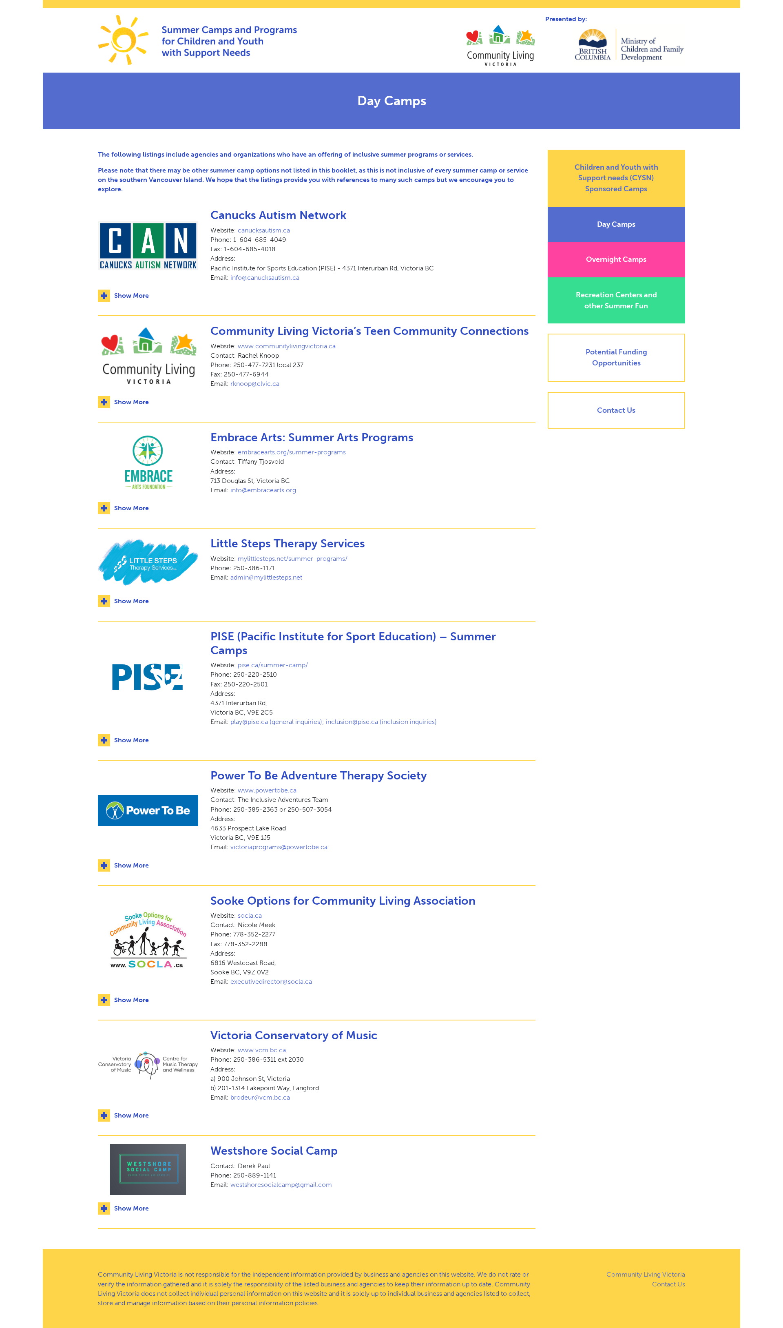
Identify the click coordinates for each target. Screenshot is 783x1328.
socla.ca (250, 915)
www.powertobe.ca (267, 790)
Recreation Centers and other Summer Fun (616, 300)
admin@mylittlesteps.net (266, 577)
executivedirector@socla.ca (271, 981)
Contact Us (616, 410)
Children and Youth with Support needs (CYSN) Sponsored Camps (616, 178)
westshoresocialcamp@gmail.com (281, 1185)
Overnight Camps (616, 259)
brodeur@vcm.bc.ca (260, 1097)
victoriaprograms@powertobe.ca (278, 847)
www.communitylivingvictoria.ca (287, 346)
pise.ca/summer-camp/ (273, 665)
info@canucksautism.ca (264, 277)
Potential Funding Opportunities (616, 357)
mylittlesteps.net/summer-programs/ (292, 558)
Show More (131, 295)
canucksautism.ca (264, 230)
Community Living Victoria (645, 1274)
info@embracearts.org (263, 490)
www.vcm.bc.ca (262, 1050)
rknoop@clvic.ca (254, 383)
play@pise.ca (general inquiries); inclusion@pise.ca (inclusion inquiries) (333, 722)
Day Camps (616, 224)
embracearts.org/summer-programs (292, 452)
